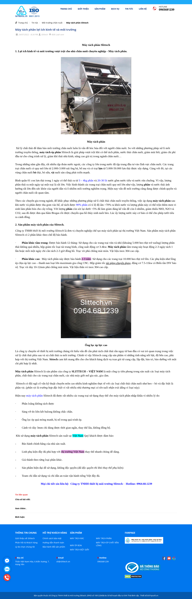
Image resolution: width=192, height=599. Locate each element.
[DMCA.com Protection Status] (133, 576)
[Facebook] (144, 541)
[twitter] (174, 558)
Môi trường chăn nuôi (52, 22)
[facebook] (164, 558)
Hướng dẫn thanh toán (53, 542)
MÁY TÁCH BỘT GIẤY (79, 549)
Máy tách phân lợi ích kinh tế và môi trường (45, 29)
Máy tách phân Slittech (77, 22)
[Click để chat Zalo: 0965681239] (7, 569)
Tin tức (129, 9)
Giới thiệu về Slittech (25, 538)
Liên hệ (143, 9)
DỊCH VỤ (115, 9)
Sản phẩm (100, 9)
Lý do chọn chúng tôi (25, 546)
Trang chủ (66, 9)
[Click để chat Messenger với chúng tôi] (7, 560)
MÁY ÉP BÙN (76, 545)
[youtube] (169, 558)
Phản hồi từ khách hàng (26, 542)
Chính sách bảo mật (52, 538)
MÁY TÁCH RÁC (77, 538)
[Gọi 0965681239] (7, 577)
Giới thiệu (83, 9)
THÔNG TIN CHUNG (26, 532)
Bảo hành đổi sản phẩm (54, 546)
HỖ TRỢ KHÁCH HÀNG (55, 532)
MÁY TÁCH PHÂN (104, 538)
